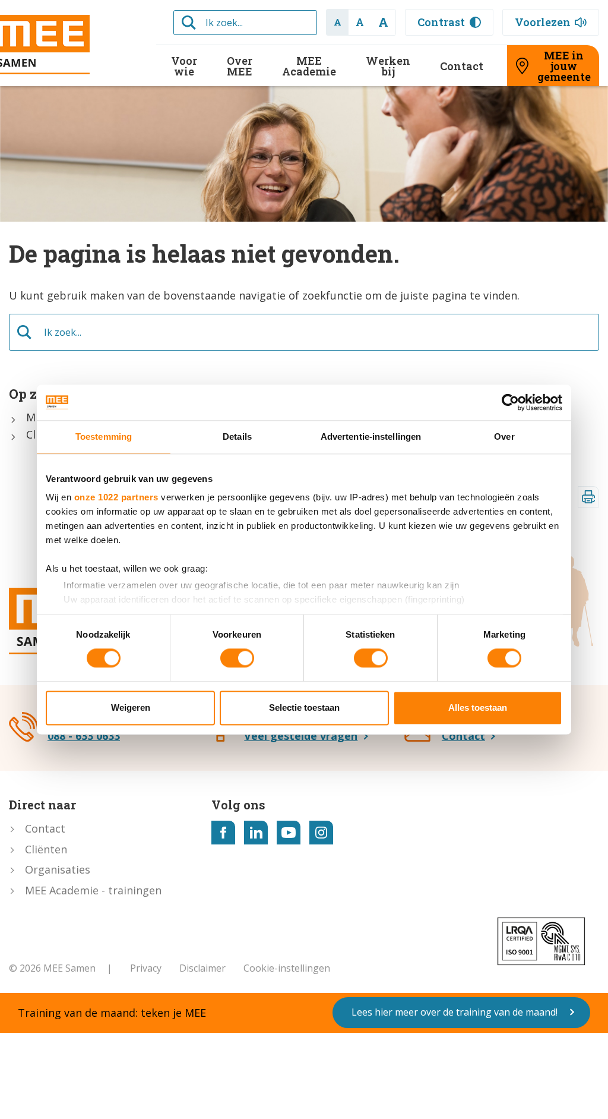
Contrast (441, 22)
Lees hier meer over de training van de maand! (455, 1012)
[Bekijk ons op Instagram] (321, 832)
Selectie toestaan (304, 707)
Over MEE (239, 65)
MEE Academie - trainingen (93, 890)
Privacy (146, 968)
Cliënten (46, 849)
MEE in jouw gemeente (564, 66)
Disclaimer (202, 968)
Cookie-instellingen (286, 968)
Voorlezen (543, 22)
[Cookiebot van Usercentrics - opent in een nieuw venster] (510, 402)
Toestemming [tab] (103, 436)
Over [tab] (504, 436)
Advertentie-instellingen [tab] (371, 436)
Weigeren (130, 707)
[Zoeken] (189, 22)
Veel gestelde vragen (300, 736)
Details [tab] (237, 436)
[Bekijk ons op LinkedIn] (256, 832)
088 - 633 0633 (84, 736)
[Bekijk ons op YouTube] (288, 832)
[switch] (237, 658)
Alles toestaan (477, 707)
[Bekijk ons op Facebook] (223, 832)
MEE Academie (309, 65)
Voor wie (184, 65)
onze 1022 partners (116, 497)
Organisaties (57, 869)
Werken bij (388, 65)
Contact (461, 66)
